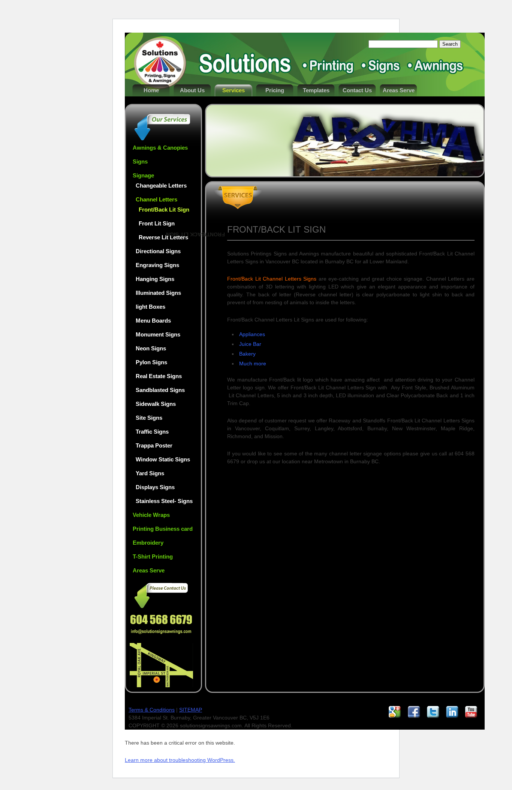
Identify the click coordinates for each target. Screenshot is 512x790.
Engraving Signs (157, 265)
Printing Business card (163, 529)
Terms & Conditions (152, 710)
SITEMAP (190, 710)
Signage (143, 175)
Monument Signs (158, 334)
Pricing (274, 90)
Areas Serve (399, 90)
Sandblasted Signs (160, 390)
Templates (316, 90)
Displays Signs (155, 487)
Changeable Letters (161, 185)
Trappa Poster (154, 445)
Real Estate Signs (159, 376)
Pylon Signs (151, 362)
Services (233, 90)
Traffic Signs (152, 431)
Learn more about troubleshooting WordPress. (180, 760)
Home (151, 90)
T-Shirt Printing (153, 556)
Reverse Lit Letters (163, 237)
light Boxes (150, 306)
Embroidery (148, 542)
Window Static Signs (163, 459)
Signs (140, 161)
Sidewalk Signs (156, 404)
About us (192, 90)
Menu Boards (153, 320)
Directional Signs (158, 251)
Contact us (357, 90)
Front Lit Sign (157, 223)
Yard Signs (150, 473)
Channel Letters (156, 199)
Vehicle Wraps (151, 515)
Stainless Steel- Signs (164, 501)
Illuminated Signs (158, 293)
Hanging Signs (155, 279)
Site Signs (149, 418)
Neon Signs (151, 348)
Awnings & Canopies (160, 147)
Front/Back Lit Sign (164, 209)
